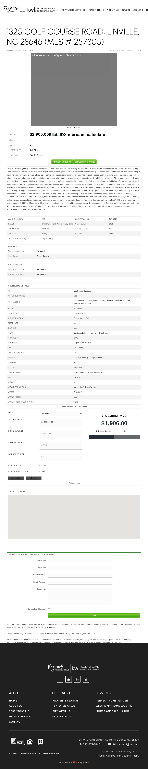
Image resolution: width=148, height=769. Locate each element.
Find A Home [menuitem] (96, 10)
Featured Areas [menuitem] (64, 705)
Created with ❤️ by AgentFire (74, 762)
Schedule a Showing (85, 162)
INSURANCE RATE (16, 454)
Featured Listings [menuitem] (74, 10)
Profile (112, 50)
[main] (74, 324)
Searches (120, 50)
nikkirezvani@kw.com (125, 744)
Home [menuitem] (13, 700)
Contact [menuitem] (15, 721)
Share (31, 50)
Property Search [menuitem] (65, 700)
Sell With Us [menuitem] (61, 716)
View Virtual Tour (74, 127)
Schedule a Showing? (37, 609)
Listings (130, 50)
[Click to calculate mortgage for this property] (79, 134)
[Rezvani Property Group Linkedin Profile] (77, 679)
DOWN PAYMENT (15, 431)
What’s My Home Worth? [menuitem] (114, 705)
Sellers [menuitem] (138, 10)
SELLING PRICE (15, 419)
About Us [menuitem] (113, 10)
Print (24, 50)
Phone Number (39, 575)
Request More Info (62, 162)
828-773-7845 (91, 744)
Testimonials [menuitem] (19, 711)
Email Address (40, 582)
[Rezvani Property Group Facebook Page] (60, 679)
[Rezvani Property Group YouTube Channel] (68, 679)
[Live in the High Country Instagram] (86, 679)
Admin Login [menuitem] (51, 753)
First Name (41, 560)
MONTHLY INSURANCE (18, 472)
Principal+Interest (104, 431)
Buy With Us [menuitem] (61, 711)
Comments (41, 589)
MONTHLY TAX (14, 466)
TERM (10, 413)
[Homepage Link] (29, 9)
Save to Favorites (14, 50)
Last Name (42, 568)
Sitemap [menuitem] (14, 753)
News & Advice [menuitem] (19, 716)
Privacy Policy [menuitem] (31, 753)
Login (139, 50)
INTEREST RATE (15, 443)
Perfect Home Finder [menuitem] (112, 700)
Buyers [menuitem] (126, 10)
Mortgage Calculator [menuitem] (112, 711)
